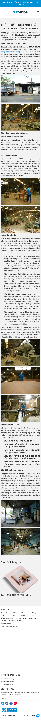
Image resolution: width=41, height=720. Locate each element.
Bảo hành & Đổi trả (7, 681)
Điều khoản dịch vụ (7, 679)
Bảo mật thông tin (7, 684)
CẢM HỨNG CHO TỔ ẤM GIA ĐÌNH (16, 595)
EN (38, 12)
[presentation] (4, 583)
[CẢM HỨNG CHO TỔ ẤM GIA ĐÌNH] (20, 579)
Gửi (38, 698)
